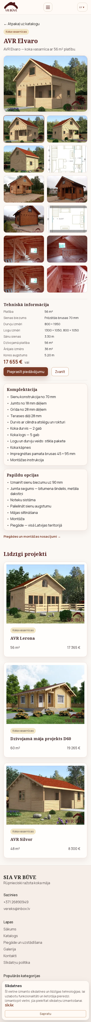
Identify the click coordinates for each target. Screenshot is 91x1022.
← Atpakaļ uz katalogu (22, 23)
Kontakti (10, 955)
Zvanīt (60, 371)
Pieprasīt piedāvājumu (25, 371)
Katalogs (11, 935)
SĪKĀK (9, 1005)
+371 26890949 (16, 902)
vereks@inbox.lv (17, 908)
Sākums (10, 929)
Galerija (10, 949)
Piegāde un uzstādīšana (23, 942)
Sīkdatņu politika (17, 962)
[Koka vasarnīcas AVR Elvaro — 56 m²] (45, 84)
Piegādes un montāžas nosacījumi (32, 536)
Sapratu (45, 1014)
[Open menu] (48, 7)
